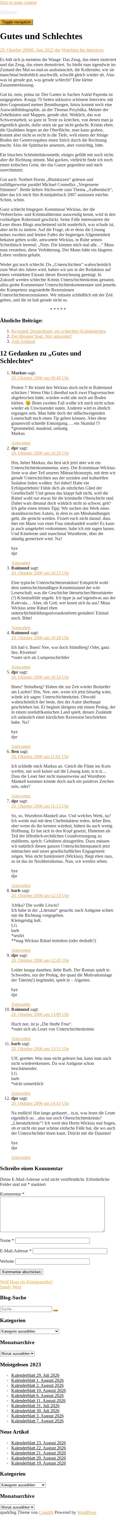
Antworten (20, 443)
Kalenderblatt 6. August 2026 (37, 1395)
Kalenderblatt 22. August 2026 (38, 1447)
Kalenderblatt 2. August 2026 (37, 1385)
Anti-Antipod (23, 341)
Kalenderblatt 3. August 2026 (37, 1415)
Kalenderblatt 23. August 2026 (38, 1442)
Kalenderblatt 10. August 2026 (38, 1390)
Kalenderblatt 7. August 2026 (37, 1420)
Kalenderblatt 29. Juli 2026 (35, 1375)
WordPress (86, 1512)
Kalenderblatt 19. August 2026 (38, 1463)
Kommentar (12, 1194)
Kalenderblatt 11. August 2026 (38, 1400)
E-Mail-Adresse (16, 1250)
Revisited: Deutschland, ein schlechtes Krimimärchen (58, 331)
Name (7, 1240)
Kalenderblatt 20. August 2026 (38, 1458)
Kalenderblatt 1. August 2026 (37, 1380)
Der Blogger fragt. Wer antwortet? (41, 336)
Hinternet (8, 12)
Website (7, 1261)
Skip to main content (18, 2)
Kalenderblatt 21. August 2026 (38, 1453)
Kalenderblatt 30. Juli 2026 (35, 1410)
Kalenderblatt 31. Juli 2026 (35, 1405)
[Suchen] (55, 1310)
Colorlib (46, 1512)
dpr (58, 50)
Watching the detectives (83, 50)
